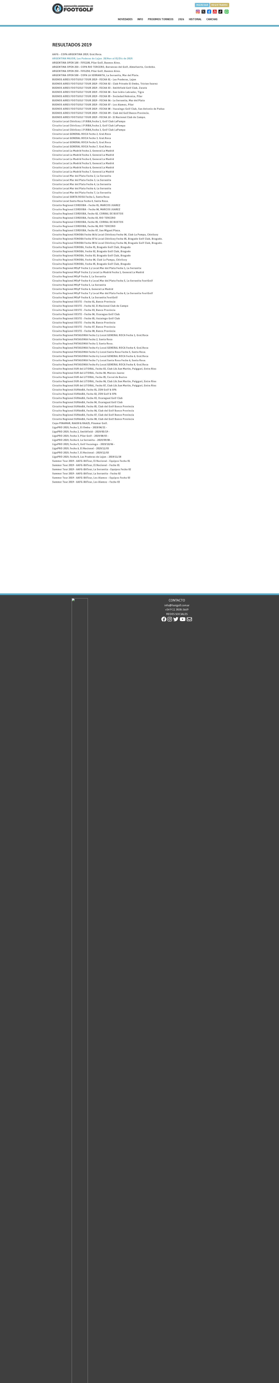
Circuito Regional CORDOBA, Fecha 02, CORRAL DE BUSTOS (87, 213)
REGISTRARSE (219, 5)
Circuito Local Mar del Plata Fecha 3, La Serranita (81, 180)
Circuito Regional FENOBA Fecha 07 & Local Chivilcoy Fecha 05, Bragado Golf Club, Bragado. (107, 239)
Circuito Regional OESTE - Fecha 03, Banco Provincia (83, 310)
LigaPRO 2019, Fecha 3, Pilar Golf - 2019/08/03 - (80, 436)
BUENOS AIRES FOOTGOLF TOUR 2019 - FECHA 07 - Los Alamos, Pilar (93, 104)
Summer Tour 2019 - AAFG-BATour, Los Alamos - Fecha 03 (86, 482)
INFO (140, 19)
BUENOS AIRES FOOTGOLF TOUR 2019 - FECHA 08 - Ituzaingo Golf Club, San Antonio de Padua (108, 109)
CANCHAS (211, 19)
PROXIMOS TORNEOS (160, 19)
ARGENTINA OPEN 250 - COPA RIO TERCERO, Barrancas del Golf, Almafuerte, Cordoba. (104, 67)
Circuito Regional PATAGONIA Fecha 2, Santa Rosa (82, 339)
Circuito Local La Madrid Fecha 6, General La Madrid (83, 167)
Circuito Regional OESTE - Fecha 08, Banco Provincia (83, 331)
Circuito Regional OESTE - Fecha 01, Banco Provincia (83, 301)
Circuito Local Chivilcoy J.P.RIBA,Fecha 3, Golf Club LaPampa (88, 130)
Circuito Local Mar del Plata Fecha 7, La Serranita (81, 192)
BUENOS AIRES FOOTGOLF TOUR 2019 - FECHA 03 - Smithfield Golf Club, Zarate (99, 88)
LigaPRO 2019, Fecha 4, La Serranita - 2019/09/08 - (82, 440)
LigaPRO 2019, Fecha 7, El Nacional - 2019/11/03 (80, 452)
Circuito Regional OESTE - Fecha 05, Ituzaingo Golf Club (86, 318)
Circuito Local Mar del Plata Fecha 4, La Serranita (81, 184)
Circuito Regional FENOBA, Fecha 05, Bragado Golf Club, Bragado (91, 264)
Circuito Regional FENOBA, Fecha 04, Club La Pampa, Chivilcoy (89, 259)
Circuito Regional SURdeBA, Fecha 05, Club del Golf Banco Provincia (93, 406)
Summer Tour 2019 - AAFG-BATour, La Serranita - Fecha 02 (86, 473)
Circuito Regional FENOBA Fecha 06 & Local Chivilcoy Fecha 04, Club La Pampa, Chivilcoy (105, 234)
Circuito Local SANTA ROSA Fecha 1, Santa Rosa (80, 197)
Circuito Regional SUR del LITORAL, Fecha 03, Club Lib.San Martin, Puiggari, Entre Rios (104, 368)
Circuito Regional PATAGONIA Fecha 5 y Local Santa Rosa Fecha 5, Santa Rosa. (99, 352)
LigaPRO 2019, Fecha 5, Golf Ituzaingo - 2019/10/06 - (83, 444)
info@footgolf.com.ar (176, 605)
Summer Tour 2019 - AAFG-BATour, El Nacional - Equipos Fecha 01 (91, 461)
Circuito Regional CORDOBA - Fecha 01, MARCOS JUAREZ (86, 205)
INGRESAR (202, 5)
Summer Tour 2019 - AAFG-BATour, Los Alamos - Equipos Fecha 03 (91, 477)
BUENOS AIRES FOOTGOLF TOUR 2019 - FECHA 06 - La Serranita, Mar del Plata (98, 100)
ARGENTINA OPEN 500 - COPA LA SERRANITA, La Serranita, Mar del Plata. (95, 75)
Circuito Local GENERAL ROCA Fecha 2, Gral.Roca (81, 134)
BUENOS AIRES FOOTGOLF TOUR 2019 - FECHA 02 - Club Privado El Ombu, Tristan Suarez (105, 83)
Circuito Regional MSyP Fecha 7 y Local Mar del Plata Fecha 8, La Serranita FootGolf (102, 293)
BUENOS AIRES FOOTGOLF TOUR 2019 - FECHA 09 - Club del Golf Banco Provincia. (101, 113)
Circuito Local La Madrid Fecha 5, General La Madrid (83, 163)
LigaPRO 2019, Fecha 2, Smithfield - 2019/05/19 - (81, 431)
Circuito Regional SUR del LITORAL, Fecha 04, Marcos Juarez (88, 373)
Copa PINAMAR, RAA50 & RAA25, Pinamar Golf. (80, 423)
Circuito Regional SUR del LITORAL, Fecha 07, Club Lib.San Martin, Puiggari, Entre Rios (104, 385)
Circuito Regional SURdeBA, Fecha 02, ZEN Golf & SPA (84, 394)
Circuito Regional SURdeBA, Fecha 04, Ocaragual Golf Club (87, 402)
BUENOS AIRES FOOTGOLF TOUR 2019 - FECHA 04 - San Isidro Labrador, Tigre (98, 92)
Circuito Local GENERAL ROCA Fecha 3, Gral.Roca (81, 138)
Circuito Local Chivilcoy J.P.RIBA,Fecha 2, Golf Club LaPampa (88, 125)
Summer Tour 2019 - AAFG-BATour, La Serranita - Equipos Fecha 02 (91, 469)
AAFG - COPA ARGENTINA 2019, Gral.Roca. (77, 54)
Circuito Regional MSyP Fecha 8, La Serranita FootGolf (85, 297)
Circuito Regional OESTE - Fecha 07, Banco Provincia (83, 327)
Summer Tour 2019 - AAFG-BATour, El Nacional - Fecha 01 (86, 465)
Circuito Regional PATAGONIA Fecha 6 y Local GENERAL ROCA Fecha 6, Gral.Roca (100, 356)
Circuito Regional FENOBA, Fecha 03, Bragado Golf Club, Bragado (91, 255)
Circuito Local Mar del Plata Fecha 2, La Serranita (81, 176)
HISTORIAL (195, 19)
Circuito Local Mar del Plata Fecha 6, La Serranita (81, 188)
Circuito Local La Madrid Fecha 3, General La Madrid (83, 155)
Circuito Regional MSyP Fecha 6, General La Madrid (82, 289)
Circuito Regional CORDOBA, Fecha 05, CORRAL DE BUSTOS (87, 222)
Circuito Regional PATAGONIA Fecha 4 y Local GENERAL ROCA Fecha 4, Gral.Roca (100, 348)
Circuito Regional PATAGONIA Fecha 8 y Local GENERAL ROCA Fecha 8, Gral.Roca (100, 364)
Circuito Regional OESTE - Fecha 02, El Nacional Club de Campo (90, 306)
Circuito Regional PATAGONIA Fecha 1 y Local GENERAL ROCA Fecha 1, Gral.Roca (100, 335)
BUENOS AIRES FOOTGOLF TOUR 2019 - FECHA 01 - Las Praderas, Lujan (94, 79)
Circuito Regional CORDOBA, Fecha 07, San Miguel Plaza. (86, 230)
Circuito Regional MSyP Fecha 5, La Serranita (79, 285)
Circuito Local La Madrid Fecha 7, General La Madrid (83, 171)
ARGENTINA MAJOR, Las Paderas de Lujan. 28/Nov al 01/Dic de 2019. (92, 58)
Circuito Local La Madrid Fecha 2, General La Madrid (83, 150)
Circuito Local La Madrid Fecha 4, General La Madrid (83, 159)
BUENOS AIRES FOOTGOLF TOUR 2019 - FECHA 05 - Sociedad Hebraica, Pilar (97, 96)
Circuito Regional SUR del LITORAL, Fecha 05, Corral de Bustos (89, 377)
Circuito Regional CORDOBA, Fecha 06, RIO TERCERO (84, 226)
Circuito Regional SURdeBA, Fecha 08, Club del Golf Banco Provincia (93, 419)
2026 (181, 19)
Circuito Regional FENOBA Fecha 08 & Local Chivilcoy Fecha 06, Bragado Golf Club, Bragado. (107, 243)
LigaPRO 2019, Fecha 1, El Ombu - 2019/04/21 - (79, 427)
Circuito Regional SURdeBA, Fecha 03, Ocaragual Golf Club (87, 398)
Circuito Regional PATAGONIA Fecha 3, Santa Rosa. (82, 343)
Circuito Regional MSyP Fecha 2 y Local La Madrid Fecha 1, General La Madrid (98, 272)
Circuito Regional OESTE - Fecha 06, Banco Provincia (83, 322)
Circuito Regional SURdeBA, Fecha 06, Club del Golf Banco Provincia (93, 410)
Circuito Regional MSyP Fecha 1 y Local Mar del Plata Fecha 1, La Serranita (96, 268)
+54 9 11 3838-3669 (176, 609)
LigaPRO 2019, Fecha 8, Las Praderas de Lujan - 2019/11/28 (86, 457)
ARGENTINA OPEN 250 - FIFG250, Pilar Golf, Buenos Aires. (86, 71)
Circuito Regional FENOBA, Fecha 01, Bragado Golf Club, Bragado (91, 247)
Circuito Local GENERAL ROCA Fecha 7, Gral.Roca (81, 146)
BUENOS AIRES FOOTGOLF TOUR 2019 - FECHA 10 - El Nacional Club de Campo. (99, 117)
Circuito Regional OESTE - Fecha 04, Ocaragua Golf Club (86, 314)
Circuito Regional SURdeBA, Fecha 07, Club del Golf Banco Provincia (93, 415)
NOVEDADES (125, 19)
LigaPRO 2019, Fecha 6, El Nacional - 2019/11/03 (80, 448)
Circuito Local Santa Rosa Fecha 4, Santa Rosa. (80, 201)
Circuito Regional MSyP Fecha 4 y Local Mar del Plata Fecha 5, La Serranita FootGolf (102, 280)
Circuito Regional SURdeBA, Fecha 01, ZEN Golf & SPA (84, 389)
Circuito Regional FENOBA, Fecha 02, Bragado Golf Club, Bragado (91, 251)
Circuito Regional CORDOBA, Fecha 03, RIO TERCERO (84, 218)
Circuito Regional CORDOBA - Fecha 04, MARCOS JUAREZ (86, 209)
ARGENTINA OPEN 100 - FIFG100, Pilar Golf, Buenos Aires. (86, 62)
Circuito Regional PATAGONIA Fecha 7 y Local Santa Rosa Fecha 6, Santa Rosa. (99, 360)
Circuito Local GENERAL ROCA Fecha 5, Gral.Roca (81, 142)
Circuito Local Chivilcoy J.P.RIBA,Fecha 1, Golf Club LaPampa (88, 121)
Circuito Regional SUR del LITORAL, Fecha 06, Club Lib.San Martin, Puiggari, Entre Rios (104, 381)
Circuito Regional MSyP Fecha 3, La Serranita (79, 276)
